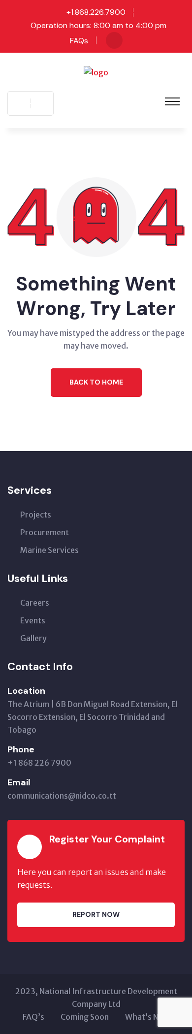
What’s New (147, 1017)
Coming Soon (85, 1017)
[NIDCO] (96, 71)
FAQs (79, 40)
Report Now (96, 914)
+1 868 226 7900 (39, 763)
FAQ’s (33, 1017)
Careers (34, 603)
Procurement (44, 532)
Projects (35, 514)
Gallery (33, 638)
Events (32, 620)
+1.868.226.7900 (96, 12)
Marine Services (49, 550)
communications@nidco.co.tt (61, 796)
